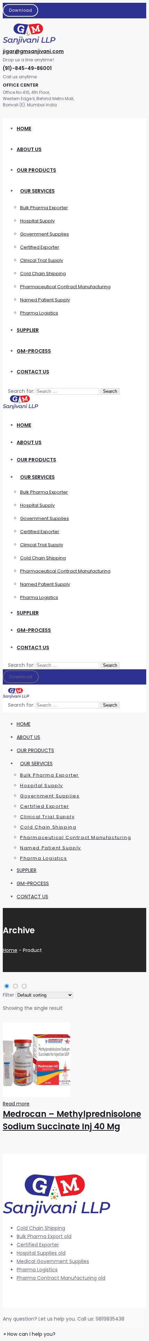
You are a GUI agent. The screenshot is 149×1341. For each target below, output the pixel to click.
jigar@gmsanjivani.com (33, 51)
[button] (29, 1334)
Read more (16, 1103)
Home (10, 950)
